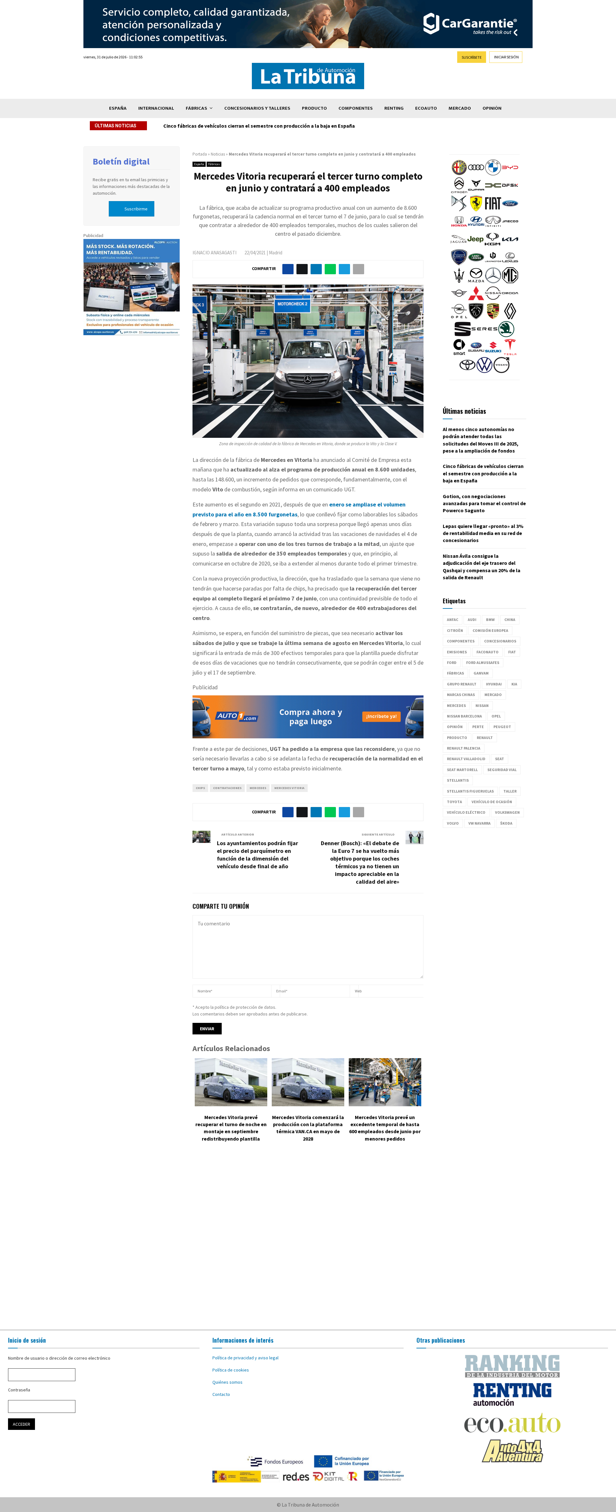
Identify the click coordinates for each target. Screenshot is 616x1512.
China (509, 619)
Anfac (452, 619)
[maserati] (459, 282)
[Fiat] (493, 210)
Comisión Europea (490, 630)
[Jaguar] (458, 246)
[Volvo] (501, 371)
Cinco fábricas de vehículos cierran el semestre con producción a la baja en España (483, 473)
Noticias (218, 154)
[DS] (459, 210)
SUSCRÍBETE (472, 57)
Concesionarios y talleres (257, 108)
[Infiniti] (493, 228)
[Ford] (510, 210)
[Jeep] (475, 246)
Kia (514, 684)
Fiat (512, 652)
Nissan (482, 705)
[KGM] (492, 246)
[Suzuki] (493, 353)
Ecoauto (426, 108)
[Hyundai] (476, 228)
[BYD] (510, 174)
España (118, 108)
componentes (461, 641)
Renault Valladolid (466, 758)
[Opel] (459, 317)
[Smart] (459, 353)
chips (200, 788)
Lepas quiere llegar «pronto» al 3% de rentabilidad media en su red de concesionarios (483, 533)
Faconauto (487, 652)
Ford (452, 662)
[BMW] (493, 174)
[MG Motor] (510, 282)
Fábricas (196, 108)
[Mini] (459, 299)
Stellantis (458, 780)
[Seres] (484, 335)
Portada (200, 154)
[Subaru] (476, 353)
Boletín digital (121, 161)
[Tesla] (510, 353)
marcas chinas (461, 694)
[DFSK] (510, 192)
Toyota (454, 801)
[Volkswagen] (484, 371)
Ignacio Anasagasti (214, 253)
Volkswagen (507, 812)
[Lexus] (510, 264)
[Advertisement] (308, 1241)
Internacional (156, 108)
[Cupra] (476, 192)
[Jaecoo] (510, 228)
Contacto (221, 1394)
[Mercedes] (493, 282)
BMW (490, 619)
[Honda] (459, 228)
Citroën (455, 630)
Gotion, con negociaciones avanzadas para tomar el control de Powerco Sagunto (258, 126)
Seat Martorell (462, 769)
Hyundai (494, 684)
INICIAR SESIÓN (506, 57)
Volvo (453, 823)
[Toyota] (467, 371)
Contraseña (19, 1390)
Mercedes (258, 788)
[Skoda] (506, 335)
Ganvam (481, 673)
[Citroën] (459, 192)
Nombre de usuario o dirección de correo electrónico (59, 1358)
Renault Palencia (463, 748)
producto (457, 737)
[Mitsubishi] (476, 299)
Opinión (492, 108)
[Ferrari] (476, 210)
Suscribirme (136, 209)
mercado (493, 694)
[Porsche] (493, 317)
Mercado (460, 108)
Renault (485, 737)
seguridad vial (502, 769)
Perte (478, 726)
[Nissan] (493, 299)
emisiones (457, 652)
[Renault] (510, 317)
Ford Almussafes (482, 662)
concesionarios (500, 641)
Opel (496, 716)
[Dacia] (493, 192)
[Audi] (476, 174)
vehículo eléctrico (466, 812)
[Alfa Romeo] (459, 174)
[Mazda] (476, 282)
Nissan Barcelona (464, 716)
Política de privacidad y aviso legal (245, 1358)
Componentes (355, 108)
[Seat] (463, 335)
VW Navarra (479, 823)
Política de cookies (230, 1370)
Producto (314, 108)
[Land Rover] (476, 264)
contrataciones (227, 788)
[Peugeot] (476, 317)
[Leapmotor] (493, 264)
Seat (499, 758)
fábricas (455, 673)
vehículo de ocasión (492, 801)
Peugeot (502, 726)
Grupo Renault (461, 684)
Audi (472, 619)
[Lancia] (459, 264)
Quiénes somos (227, 1382)
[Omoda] (510, 299)
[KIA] (510, 246)
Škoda (506, 823)
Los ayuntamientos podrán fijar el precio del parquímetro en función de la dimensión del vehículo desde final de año (257, 854)
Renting (394, 108)
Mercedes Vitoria (289, 788)
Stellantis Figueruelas (470, 791)
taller (510, 791)
